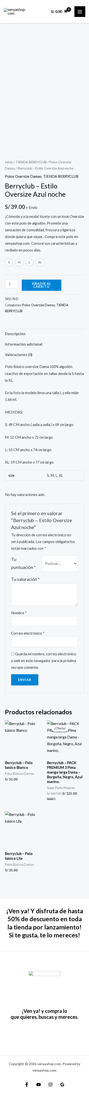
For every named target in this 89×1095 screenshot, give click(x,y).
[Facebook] (26, 1084)
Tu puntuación (23, 563)
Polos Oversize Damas (23, 176)
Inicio (9, 162)
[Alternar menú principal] (79, 11)
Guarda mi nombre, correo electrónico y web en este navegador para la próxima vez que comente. (43, 660)
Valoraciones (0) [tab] (18, 355)
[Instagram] (50, 1084)
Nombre (19, 613)
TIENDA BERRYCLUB (31, 162)
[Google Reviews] (62, 1084)
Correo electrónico (27, 633)
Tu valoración (25, 579)
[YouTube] (38, 1084)
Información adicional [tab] (23, 344)
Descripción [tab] (15, 334)
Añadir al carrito (41, 285)
